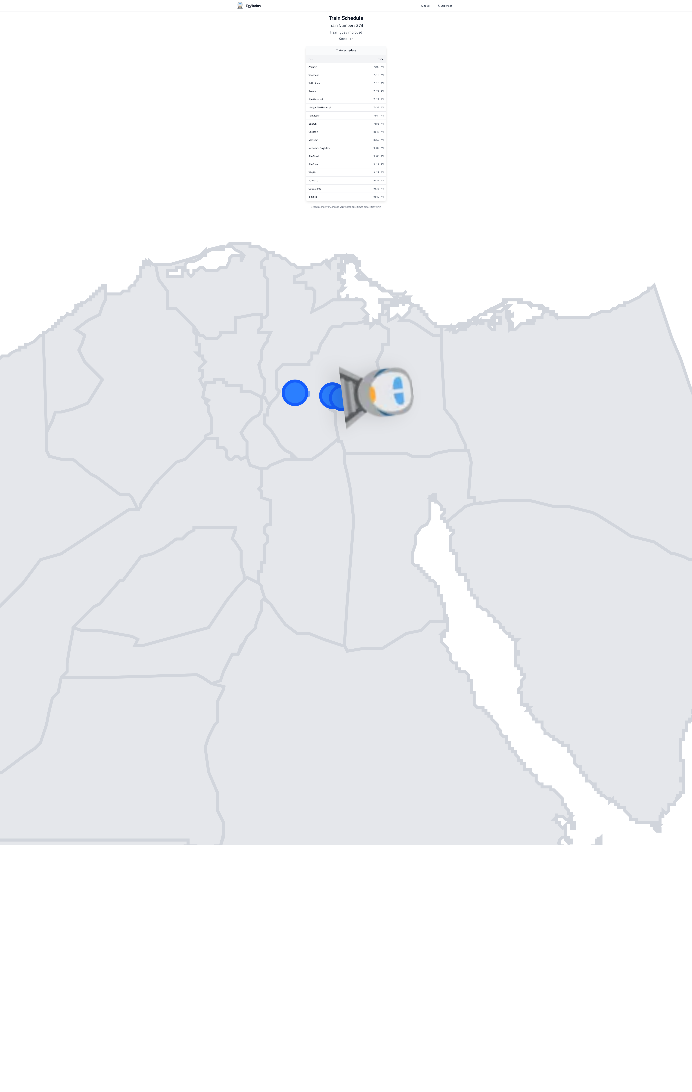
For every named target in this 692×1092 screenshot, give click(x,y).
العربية (427, 5)
